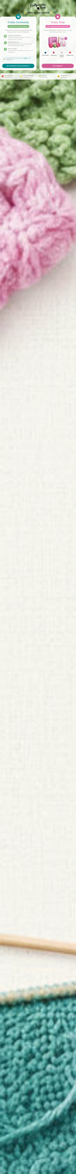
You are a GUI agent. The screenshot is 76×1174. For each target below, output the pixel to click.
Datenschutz (50, 82)
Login (25, 58)
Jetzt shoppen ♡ (58, 66)
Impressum (16, 82)
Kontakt (42, 82)
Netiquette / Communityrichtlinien (30, 82)
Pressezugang (58, 82)
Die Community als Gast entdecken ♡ (18, 66)
